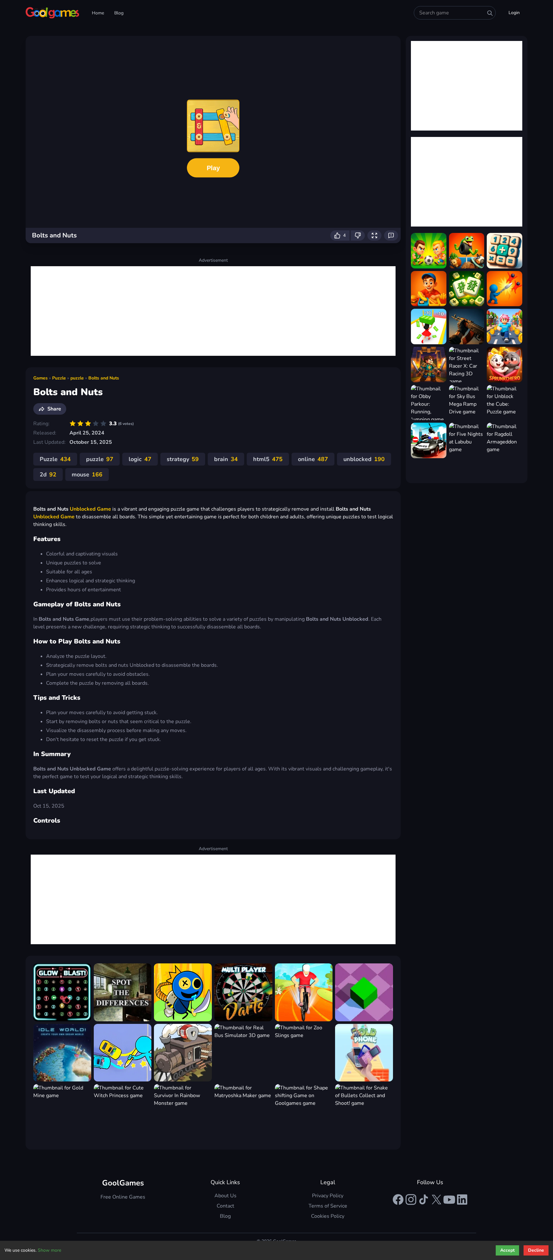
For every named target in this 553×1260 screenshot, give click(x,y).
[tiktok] (423, 1199)
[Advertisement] (213, 311)
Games (40, 378)
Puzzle (59, 378)
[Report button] (391, 235)
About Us (225, 1195)
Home (98, 13)
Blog (119, 13)
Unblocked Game (90, 509)
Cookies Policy (327, 1216)
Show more (49, 1250)
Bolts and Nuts (103, 378)
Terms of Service (328, 1205)
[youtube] (449, 1199)
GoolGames (123, 1183)
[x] (436, 1199)
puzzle (77, 378)
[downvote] (358, 235)
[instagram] (411, 1199)
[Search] (490, 13)
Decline (536, 1250)
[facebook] (398, 1199)
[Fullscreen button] (374, 235)
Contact (225, 1205)
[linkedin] (462, 1199)
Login (514, 13)
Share (54, 408)
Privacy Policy (327, 1195)
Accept (507, 1250)
